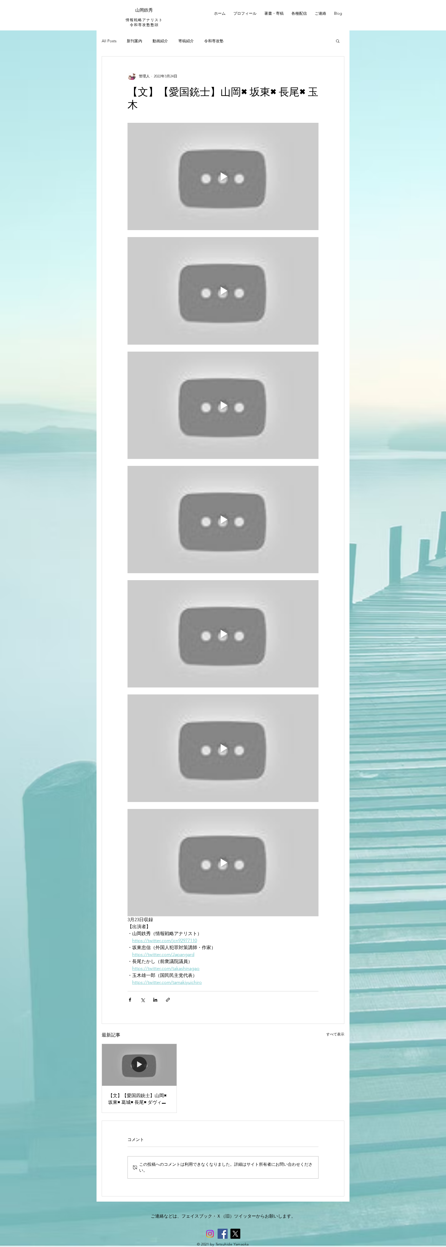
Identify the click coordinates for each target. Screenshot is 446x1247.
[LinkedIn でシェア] (155, 999)
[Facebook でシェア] (130, 999)
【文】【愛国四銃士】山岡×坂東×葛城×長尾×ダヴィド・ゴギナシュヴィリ (138, 1098)
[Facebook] (223, 1234)
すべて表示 (335, 1034)
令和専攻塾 (214, 40)
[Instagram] (210, 1234)
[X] (235, 1234)
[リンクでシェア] (167, 999)
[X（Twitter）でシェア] (142, 999)
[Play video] (223, 176)
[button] (337, 41)
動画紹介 (160, 40)
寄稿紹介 (186, 40)
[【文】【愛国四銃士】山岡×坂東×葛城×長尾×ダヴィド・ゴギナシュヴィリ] (139, 1065)
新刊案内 (134, 40)
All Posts (109, 40)
